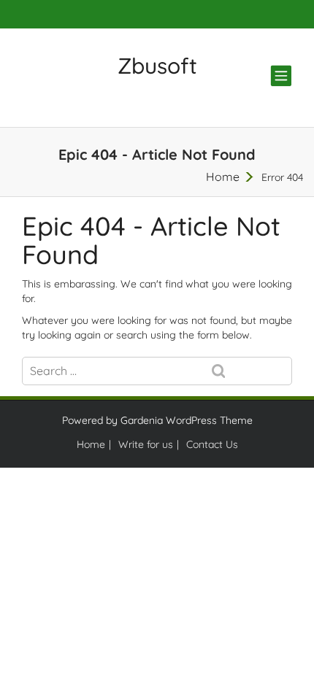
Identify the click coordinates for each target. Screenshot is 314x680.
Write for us (145, 444)
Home (223, 176)
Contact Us (212, 444)
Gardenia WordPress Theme (186, 420)
